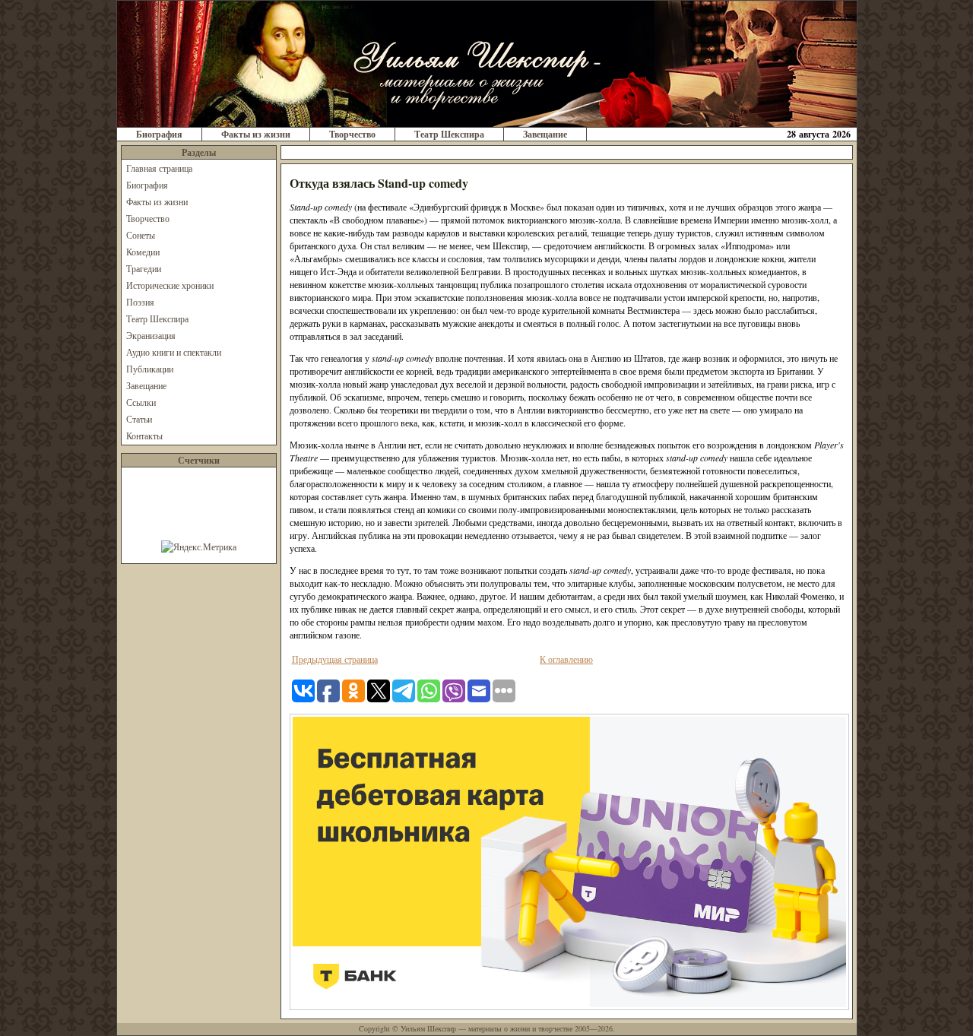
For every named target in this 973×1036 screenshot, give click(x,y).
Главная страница (159, 168)
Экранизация (151, 335)
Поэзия (140, 302)
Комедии (143, 252)
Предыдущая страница (335, 659)
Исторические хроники (170, 285)
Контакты (144, 435)
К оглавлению (566, 659)
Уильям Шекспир (428, 1028)
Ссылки (141, 402)
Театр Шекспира (449, 134)
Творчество (352, 134)
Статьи (139, 419)
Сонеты (140, 235)
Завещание (545, 134)
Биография (159, 134)
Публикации (149, 369)
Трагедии (143, 268)
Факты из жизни (255, 134)
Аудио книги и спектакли (173, 352)
